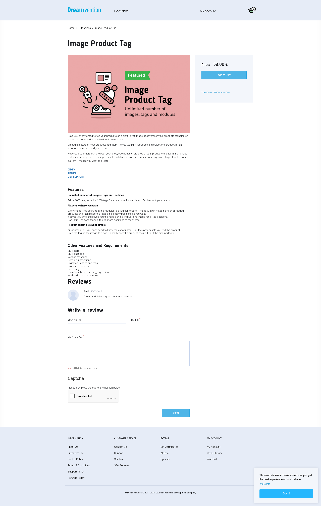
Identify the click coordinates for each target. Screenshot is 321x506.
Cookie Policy (75, 459)
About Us (73, 446)
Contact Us (120, 446)
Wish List (212, 459)
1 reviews (206, 92)
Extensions (121, 11)
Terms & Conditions (79, 465)
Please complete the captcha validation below (94, 387)
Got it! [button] (286, 493)
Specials (165, 459)
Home (71, 27)
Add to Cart (224, 75)
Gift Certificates (169, 446)
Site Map (119, 459)
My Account (208, 11)
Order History (214, 453)
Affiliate (164, 453)
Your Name (74, 319)
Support (118, 453)
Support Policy (76, 471)
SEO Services (122, 465)
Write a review (222, 92)
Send (176, 412)
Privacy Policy (75, 453)
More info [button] (265, 483)
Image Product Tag (105, 27)
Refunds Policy (76, 477)
